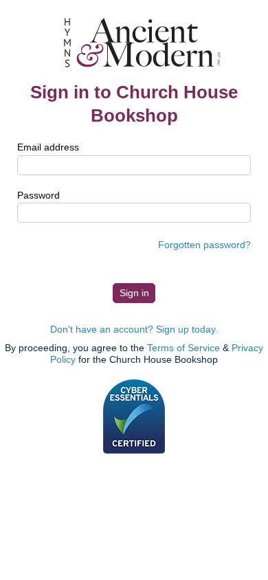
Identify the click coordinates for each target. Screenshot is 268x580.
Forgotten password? (204, 244)
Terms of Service (183, 347)
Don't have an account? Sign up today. (134, 329)
